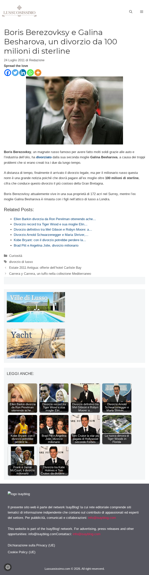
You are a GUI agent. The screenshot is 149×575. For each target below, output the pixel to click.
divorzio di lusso (21, 262)
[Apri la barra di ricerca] (130, 12)
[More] (38, 72)
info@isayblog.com (102, 518)
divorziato (44, 157)
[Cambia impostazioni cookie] (8, 567)
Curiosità (15, 256)
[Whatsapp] (30, 72)
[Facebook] (7, 72)
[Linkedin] (22, 72)
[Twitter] (15, 72)
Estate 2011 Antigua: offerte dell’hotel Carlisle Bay (45, 268)
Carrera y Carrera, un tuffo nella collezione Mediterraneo (50, 274)
